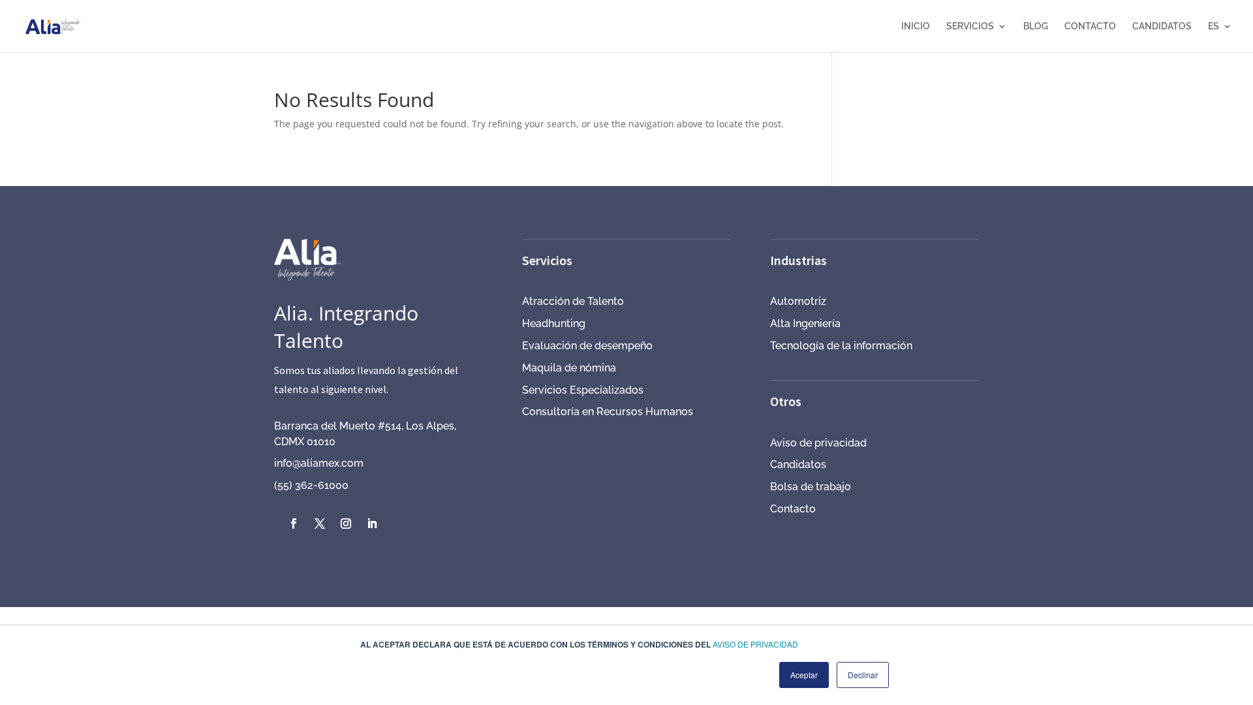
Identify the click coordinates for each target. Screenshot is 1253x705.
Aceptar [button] (804, 674)
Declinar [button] (863, 674)
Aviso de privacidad (818, 443)
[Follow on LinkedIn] (372, 523)
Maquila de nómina (569, 368)
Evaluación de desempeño (587, 345)
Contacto (793, 509)
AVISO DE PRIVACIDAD (755, 644)
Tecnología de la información (841, 345)
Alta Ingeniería (805, 323)
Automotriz (798, 301)
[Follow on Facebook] (293, 523)
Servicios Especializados (582, 390)
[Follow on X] (319, 523)
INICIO (915, 26)
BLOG (1035, 26)
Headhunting (553, 323)
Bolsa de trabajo (810, 486)
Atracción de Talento (573, 301)
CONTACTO (1090, 26)
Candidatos (798, 464)
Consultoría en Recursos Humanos (607, 411)
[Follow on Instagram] (345, 523)
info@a (290, 463)
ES (1213, 26)
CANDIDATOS (1162, 26)
